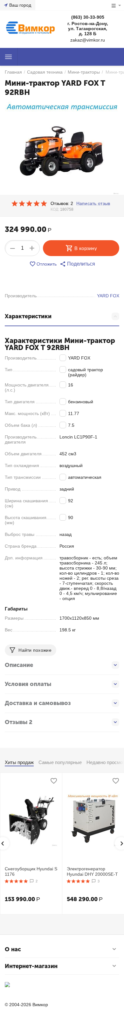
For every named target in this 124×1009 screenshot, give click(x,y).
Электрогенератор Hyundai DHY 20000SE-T (92, 871)
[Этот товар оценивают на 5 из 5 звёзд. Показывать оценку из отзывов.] (16, 881)
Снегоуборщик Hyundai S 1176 (31, 871)
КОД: (55, 209)
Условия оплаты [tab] (28, 684)
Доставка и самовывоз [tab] (38, 703)
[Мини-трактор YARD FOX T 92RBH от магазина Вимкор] (62, 148)
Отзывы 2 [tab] (18, 722)
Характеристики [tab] (28, 316)
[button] (77, 264)
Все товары (8, 56)
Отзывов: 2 (62, 203)
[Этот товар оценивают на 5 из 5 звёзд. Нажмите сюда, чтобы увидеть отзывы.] (29, 203)
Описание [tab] (19, 665)
